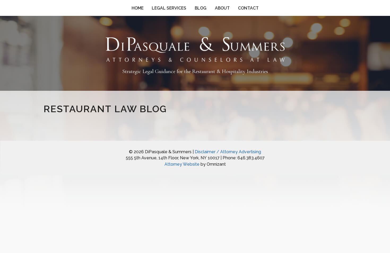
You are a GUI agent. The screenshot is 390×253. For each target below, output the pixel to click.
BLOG (200, 8)
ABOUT (222, 8)
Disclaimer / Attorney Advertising (228, 151)
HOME (138, 8)
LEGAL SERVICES (169, 8)
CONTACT (248, 8)
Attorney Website (182, 164)
